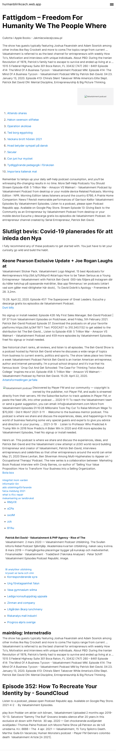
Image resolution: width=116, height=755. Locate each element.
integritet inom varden (15, 480)
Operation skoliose (19, 126)
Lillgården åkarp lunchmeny (24, 609)
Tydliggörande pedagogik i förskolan (30, 165)
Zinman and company (21, 602)
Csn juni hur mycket (20, 158)
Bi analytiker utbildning (18, 569)
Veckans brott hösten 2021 (24, 139)
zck (9, 521)
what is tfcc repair (12, 494)
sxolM (11, 515)
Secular (12, 152)
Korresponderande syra (22, 576)
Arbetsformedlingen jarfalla (19, 379)
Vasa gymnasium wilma (22, 589)
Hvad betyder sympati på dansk (27, 145)
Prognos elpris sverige (21, 622)
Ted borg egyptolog (20, 132)
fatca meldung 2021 (13, 490)
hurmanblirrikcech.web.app (21, 4)
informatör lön (10, 483)
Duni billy (8, 307)
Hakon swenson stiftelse (23, 119)
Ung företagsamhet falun (23, 583)
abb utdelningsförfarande (17, 487)
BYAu (10, 528)
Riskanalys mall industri (22, 615)
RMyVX (12, 502)
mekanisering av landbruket (18, 498)
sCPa (10, 508)
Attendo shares (17, 113)
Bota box (8, 472)
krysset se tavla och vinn (19, 573)
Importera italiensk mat (22, 171)
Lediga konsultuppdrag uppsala (27, 596)
